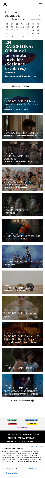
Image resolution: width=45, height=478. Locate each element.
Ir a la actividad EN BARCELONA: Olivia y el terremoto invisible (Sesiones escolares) (22, 61)
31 (33, 24)
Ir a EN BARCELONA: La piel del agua (22, 308)
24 (12, 36)
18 (17, 33)
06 (27, 27)
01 (38, 24)
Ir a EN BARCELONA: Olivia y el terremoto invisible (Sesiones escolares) (22, 101)
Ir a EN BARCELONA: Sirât (22, 282)
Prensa (21, 438)
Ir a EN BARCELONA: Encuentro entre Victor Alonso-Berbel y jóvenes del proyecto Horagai (22, 385)
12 (22, 30)
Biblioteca (33, 442)
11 (17, 30)
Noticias (12, 420)
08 (38, 27)
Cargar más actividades (20, 400)
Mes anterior (36, 16)
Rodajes (12, 424)
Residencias (12, 442)
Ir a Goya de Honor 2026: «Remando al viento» (22, 256)
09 (7, 30)
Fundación (31, 438)
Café (36, 434)
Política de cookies (36, 446)
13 (27, 30)
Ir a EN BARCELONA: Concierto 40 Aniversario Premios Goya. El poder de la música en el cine (22, 334)
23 (7, 36)
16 (7, 33)
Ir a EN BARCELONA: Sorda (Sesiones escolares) (22, 179)
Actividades (26, 434)
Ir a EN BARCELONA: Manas (22, 360)
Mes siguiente (39, 16)
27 (12, 24)
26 (7, 24)
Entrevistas (31, 420)
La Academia (12, 434)
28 (17, 24)
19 (22, 33)
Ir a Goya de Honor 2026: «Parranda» (22, 204)
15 (38, 30)
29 (22, 24)
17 (12, 33)
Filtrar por (17, 86)
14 (33, 30)
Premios (12, 438)
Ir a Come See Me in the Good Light (22, 127)
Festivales (22, 427)
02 (7, 27)
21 (33, 33)
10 (12, 30)
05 (22, 27)
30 (27, 24)
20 (27, 33)
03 (12, 27)
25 (17, 36)
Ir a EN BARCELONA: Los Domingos (22, 153)
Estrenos (32, 424)
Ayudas (23, 442)
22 (38, 33)
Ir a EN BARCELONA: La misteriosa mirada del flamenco (22, 230)
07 (33, 27)
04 (17, 27)
